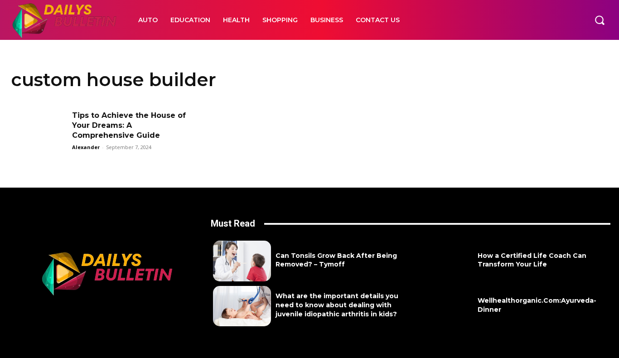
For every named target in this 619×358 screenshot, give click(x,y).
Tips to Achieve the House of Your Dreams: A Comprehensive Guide (129, 125)
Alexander (86, 147)
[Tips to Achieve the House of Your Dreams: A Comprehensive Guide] (38, 130)
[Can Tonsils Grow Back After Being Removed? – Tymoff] (242, 261)
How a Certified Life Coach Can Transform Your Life (532, 260)
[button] (599, 20)
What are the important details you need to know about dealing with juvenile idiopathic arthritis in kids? (337, 305)
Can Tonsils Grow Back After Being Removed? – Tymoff (336, 260)
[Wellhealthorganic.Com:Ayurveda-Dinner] (444, 306)
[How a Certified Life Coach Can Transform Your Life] (444, 261)
